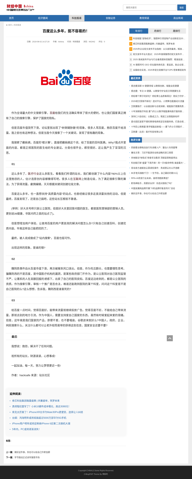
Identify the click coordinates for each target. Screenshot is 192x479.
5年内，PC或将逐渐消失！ (26, 429)
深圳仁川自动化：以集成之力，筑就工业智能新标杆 (155, 116)
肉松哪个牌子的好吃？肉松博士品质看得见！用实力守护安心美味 (161, 96)
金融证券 (110, 18)
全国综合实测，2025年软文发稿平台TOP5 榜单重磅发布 (158, 70)
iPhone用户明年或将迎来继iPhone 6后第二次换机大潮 (41, 423)
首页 (11, 18)
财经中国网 (20, 7)
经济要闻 (43, 18)
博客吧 (105, 474)
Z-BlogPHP (88, 474)
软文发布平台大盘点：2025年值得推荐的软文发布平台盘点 (159, 54)
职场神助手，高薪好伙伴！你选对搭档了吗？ (152, 183)
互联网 (77, 179)
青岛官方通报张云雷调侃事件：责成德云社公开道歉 (155, 168)
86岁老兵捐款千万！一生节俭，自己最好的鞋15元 (154, 173)
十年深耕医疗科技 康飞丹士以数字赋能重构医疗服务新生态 (158, 111)
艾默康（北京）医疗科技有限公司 (147, 132)
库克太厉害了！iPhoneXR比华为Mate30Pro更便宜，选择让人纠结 (47, 412)
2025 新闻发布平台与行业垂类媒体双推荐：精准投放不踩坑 (159, 59)
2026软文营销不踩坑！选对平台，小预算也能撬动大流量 (157, 101)
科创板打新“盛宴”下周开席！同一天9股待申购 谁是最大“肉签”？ (160, 163)
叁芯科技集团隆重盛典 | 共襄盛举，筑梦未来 (36, 400)
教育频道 (144, 18)
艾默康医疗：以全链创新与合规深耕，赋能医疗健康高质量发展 (160, 106)
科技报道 (76, 18)
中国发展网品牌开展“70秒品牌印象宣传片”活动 (153, 188)
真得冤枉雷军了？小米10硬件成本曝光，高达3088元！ (41, 406)
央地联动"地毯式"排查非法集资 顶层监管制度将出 (154, 158)
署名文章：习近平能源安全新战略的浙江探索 (152, 152)
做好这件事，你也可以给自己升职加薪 (32, 452)
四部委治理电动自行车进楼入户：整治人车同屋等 (154, 147)
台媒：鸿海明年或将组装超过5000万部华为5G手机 (39, 418)
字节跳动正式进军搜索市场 (27, 457)
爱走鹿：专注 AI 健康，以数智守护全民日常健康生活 (155, 91)
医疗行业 (33, 173)
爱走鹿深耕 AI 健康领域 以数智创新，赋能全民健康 (155, 86)
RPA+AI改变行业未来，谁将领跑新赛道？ (150, 178)
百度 (52, 112)
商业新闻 (178, 18)
